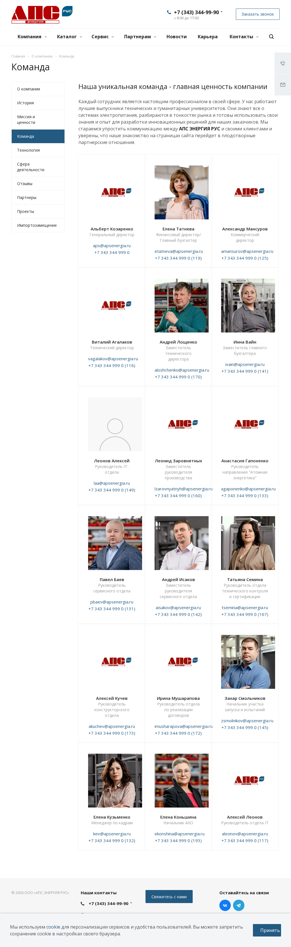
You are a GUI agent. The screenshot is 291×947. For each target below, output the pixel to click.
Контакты (242, 36)
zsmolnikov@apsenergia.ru (247, 720)
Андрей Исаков (178, 579)
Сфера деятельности (30, 166)
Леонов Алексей (112, 460)
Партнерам (138, 36)
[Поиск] (271, 36)
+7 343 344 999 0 (112, 252)
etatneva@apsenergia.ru (179, 251)
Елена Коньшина (178, 817)
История (25, 102)
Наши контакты (99, 892)
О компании (28, 89)
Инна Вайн (245, 342)
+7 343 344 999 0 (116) (111, 365)
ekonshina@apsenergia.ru (180, 833)
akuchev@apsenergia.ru (112, 726)
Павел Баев (112, 579)
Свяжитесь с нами (169, 896)
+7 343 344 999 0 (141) (244, 371)
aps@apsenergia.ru (112, 245)
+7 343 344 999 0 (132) (111, 840)
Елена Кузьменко (111, 817)
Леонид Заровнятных (178, 460)
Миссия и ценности (26, 119)
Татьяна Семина (245, 579)
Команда (25, 136)
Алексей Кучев (112, 698)
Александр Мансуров (245, 229)
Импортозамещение (37, 225)
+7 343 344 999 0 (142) (178, 614)
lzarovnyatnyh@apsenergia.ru (184, 488)
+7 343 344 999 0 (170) (178, 377)
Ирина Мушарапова (178, 698)
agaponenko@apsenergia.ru (248, 488)
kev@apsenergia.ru (112, 833)
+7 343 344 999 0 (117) (244, 840)
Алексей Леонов (245, 817)
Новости (177, 36)
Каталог (67, 36)
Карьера (208, 36)
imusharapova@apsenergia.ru (184, 726)
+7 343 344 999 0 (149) (111, 490)
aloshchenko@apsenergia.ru (182, 370)
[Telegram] (238, 905)
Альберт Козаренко (112, 229)
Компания (30, 36)
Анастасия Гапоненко (245, 460)
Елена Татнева (178, 229)
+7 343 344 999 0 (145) (244, 727)
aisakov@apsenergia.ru (178, 607)
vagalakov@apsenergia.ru (113, 358)
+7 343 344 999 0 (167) (244, 614)
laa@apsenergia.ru (112, 483)
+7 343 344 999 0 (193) (178, 840)
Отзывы (24, 183)
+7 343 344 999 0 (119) (178, 258)
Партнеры (26, 197)
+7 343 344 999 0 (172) (178, 733)
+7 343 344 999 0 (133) (244, 495)
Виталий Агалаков (112, 342)
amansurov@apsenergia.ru (247, 251)
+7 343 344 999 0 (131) (111, 608)
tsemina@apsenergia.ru (245, 607)
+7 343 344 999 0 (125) (244, 258)
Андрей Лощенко (178, 342)
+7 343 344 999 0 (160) (178, 495)
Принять (270, 930)
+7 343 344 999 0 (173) (111, 733)
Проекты (25, 211)
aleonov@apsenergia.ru (245, 833)
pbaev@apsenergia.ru (111, 602)
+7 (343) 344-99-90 (196, 12)
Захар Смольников (245, 698)
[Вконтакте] (225, 905)
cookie (53, 927)
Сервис (101, 36)
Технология (28, 150)
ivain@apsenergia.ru (245, 364)
